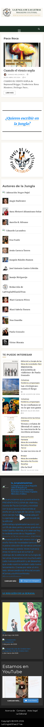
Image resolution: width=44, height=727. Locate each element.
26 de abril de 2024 (12, 77)
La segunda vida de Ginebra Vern (15, 651)
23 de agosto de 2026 (30, 394)
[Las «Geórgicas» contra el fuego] (10, 387)
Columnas (25, 380)
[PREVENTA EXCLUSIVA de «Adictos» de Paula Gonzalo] (10, 368)
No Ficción (33, 461)
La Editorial (21, 714)
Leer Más (10, 93)
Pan (4, 633)
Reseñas (20, 64)
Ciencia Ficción (27, 437)
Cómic (9, 61)
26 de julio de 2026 (31, 411)
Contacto (21, 711)
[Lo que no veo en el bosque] (10, 443)
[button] (19, 29)
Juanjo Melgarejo (16, 74)
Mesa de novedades (22, 61)
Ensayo (24, 456)
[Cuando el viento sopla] (22, 55)
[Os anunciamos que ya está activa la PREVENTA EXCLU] (22, 517)
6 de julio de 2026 (30, 470)
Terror (23, 448)
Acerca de (10, 711)
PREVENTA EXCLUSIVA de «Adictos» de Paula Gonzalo (30, 371)
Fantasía (24, 440)
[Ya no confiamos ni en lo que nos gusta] (10, 405)
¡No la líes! (26, 467)
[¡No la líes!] (10, 462)
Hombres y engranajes (30, 383)
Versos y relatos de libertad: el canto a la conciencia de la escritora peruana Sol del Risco (30, 429)
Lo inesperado (8, 642)
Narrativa (10, 64)
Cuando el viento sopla (19, 70)
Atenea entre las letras (30, 418)
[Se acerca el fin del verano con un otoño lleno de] (22, 557)
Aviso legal (32, 711)
